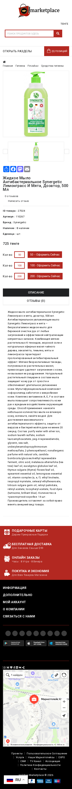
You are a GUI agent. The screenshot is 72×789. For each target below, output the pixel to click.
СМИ (23, 761)
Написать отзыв (18, 201)
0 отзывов (11, 196)
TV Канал (35, 761)
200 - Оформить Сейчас (45, 276)
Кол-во (7, 254)
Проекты (17, 753)
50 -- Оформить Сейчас (45, 254)
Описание (36, 292)
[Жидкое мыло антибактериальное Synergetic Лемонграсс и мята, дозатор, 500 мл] (36, 104)
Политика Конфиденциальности (40, 765)
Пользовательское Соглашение (47, 753)
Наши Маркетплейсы (41, 757)
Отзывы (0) (36, 301)
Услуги (20, 757)
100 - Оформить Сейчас (45, 265)
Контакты (40, 768)
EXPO (62, 757)
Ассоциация (52, 761)
